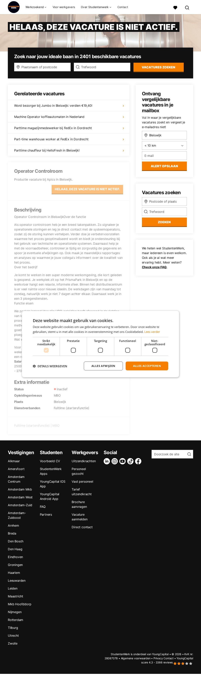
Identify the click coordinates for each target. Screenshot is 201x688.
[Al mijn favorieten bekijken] (175, 7)
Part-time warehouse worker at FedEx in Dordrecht (51, 139)
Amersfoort (16, 469)
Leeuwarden (17, 580)
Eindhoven (15, 557)
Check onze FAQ (154, 267)
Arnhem (13, 525)
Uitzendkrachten (84, 461)
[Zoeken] (187, 7)
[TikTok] (131, 461)
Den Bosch (15, 541)
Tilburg (13, 628)
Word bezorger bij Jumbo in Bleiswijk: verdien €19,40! (53, 105)
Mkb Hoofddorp (19, 604)
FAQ (43, 507)
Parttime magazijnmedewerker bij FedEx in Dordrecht (53, 128)
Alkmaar (14, 461)
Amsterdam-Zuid (20, 505)
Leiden (12, 588)
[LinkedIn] (107, 461)
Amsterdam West (20, 497)
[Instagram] (115, 461)
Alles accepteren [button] (147, 366)
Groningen (15, 565)
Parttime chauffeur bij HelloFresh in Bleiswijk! (46, 150)
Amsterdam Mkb (20, 489)
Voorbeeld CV (50, 461)
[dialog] (100, 344)
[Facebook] (139, 461)
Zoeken (164, 222)
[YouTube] (123, 461)
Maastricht (15, 596)
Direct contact (82, 527)
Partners (46, 514)
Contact (122, 7)
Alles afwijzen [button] (103, 366)
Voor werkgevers (64, 7)
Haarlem (14, 573)
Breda (12, 533)
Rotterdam (15, 620)
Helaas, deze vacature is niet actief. (87, 189)
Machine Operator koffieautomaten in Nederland (49, 117)
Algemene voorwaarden (136, 658)
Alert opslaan (164, 166)
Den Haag (15, 549)
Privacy (158, 658)
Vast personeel (82, 481)
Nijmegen (14, 612)
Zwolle (12, 643)
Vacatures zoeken (158, 67)
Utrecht (13, 635)
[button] (50, 366)
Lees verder (152, 331)
